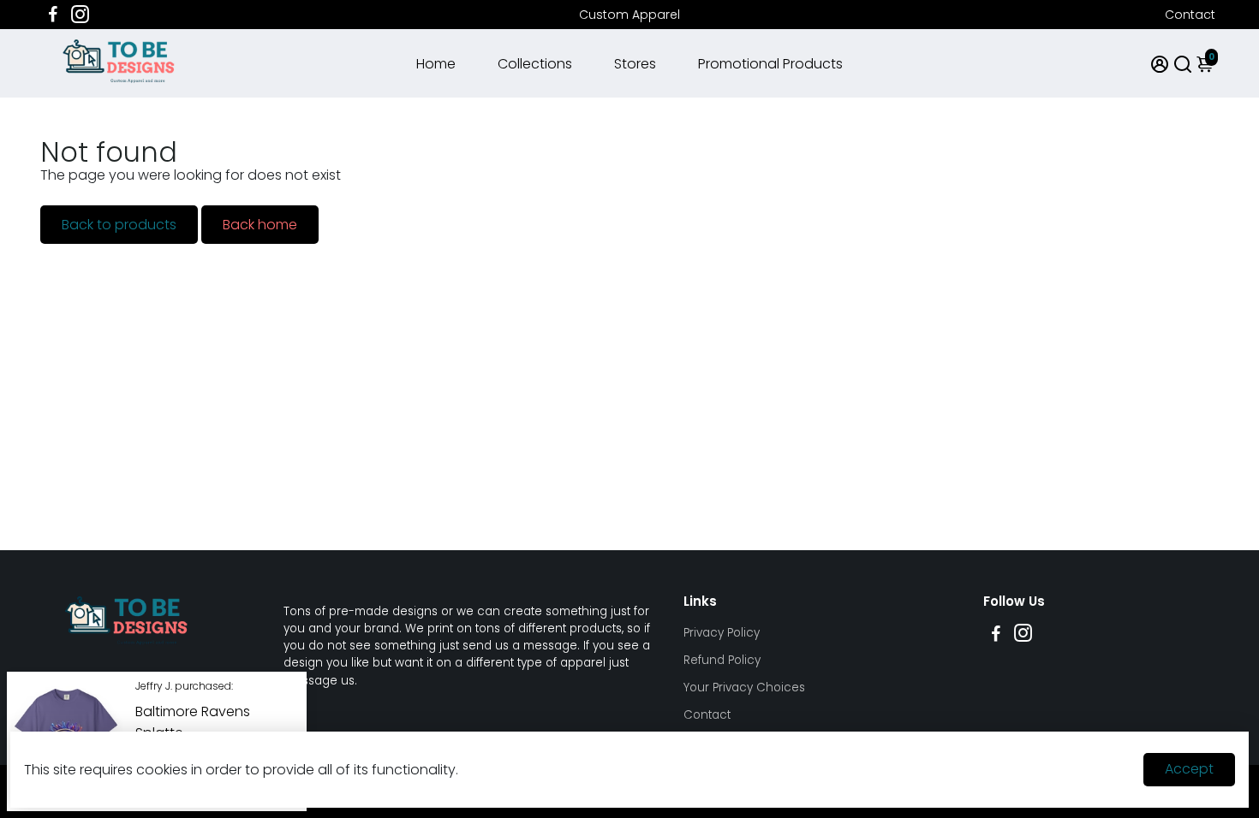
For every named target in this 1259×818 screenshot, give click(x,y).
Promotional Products (770, 64)
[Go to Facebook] (53, 14)
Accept (1189, 769)
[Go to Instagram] (80, 14)
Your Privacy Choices (744, 687)
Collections (535, 64)
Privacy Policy (721, 633)
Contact (1190, 14)
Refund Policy (722, 660)
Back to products (119, 224)
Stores (635, 64)
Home (436, 64)
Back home (260, 224)
